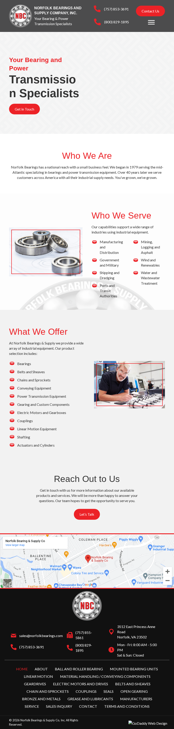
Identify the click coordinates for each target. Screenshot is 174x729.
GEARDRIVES (35, 683)
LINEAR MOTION (38, 676)
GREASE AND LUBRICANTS (90, 699)
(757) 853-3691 (116, 9)
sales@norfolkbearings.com (41, 635)
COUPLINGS (86, 691)
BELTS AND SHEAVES (132, 683)
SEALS (109, 691)
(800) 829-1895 (116, 22)
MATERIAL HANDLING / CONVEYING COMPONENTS (105, 676)
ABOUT (41, 668)
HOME (22, 668)
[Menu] (151, 22)
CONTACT (88, 706)
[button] (150, 11)
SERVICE (32, 706)
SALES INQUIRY (59, 706)
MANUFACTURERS (136, 699)
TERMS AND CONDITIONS (127, 706)
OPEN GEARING (134, 691)
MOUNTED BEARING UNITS (134, 668)
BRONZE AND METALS (41, 699)
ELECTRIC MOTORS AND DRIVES (80, 683)
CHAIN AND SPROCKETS (48, 691)
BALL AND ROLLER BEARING (79, 668)
